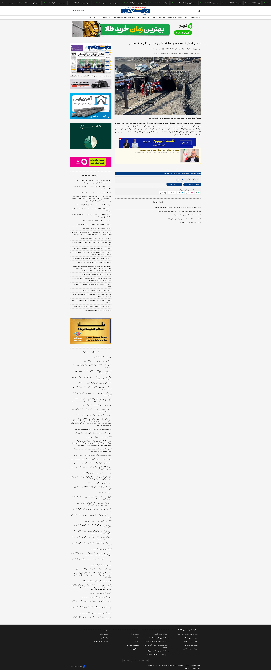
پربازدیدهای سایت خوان (90, 175)
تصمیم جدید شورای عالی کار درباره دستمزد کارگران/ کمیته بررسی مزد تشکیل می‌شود (91, 526)
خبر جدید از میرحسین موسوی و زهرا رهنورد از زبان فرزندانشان (92, 306)
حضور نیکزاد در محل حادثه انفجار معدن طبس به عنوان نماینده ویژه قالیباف (178, 207)
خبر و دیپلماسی (195, 17)
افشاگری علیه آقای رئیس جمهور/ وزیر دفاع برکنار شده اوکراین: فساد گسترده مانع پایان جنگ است (91, 216)
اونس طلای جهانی (65, 3)
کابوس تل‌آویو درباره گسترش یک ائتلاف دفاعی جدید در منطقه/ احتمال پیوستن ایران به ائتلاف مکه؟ (92, 450)
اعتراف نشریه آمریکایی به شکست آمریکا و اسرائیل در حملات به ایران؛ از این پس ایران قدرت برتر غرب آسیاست (91, 478)
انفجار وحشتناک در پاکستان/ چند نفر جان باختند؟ (186, 215)
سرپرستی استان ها (132, 645)
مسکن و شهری (177, 17)
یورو (239, 3)
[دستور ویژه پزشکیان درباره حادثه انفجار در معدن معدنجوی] (190, 156)
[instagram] (147, 660)
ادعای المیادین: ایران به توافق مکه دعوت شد (98, 310)
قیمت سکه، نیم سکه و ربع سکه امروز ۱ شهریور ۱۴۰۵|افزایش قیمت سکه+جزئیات (91, 618)
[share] (131, 660)
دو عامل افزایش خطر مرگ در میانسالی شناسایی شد (96, 193)
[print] (178, 180)
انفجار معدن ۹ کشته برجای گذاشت (190, 223)
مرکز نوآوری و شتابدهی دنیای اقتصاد (156, 642)
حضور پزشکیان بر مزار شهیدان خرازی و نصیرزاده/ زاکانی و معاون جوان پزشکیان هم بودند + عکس (92, 532)
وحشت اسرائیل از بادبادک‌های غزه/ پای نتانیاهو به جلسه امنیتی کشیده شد (92, 488)
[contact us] (127, 660)
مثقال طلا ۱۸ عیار (93, 3)
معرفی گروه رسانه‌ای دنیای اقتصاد (187, 634)
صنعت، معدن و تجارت (158, 17)
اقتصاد (186, 17)
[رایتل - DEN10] (90, 162)
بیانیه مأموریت (103, 638)
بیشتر (89, 17)
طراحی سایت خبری (78, 666)
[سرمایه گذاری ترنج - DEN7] (135, 29)
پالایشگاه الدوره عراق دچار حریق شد (100, 593)
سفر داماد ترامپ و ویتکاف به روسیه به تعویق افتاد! (96, 597)
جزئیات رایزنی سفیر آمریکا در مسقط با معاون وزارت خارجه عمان (92, 463)
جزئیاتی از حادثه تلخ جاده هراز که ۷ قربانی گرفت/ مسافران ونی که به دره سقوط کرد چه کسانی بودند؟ (90, 253)
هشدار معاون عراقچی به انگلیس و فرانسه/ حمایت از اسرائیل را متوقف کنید (92, 285)
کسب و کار (96, 17)
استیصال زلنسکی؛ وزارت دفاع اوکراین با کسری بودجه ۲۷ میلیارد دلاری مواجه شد (91, 516)
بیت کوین (195, 3)
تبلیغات (135, 638)
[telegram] (182, 180)
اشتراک (136, 642)
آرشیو (114, 17)
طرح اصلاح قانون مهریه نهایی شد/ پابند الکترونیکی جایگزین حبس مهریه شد (91, 210)
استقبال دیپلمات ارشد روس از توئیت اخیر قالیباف (96, 290)
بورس (170, 17)
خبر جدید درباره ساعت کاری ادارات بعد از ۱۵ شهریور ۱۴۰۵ (94, 225)
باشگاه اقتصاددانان (129, 17)
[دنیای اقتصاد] (135, 11)
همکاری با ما (134, 649)
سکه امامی (42, 3)
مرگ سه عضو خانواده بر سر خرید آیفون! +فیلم (97, 473)
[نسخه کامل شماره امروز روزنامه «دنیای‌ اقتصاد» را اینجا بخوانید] (90, 58)
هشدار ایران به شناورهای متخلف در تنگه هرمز (97, 361)
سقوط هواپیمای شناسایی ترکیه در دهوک (99, 483)
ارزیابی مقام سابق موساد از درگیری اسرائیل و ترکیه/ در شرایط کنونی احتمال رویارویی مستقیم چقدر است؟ (91, 279)
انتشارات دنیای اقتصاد (160, 634)
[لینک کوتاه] (197, 180)
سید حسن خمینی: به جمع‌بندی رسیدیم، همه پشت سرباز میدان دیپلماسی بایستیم (92, 188)
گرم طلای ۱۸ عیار (121, 3)
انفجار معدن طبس (174, 185)
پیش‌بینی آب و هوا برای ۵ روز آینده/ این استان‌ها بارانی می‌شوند (92, 248)
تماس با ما (134, 634)
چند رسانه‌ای (106, 17)
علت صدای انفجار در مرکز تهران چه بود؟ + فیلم (97, 229)
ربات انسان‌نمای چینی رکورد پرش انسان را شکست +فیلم (94, 383)
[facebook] (193, 180)
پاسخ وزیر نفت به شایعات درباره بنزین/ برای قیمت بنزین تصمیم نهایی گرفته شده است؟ (92, 295)
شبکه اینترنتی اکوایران (190, 642)
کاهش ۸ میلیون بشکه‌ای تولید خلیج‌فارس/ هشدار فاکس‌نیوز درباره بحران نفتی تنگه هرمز (91, 410)
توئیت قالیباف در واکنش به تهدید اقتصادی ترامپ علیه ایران (93, 569)
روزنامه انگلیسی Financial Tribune (157, 655)
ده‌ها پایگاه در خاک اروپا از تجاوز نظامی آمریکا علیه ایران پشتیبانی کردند (91, 243)
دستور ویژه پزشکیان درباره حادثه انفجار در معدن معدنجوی (159, 150)
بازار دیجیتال (145, 17)
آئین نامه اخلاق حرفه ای (101, 642)
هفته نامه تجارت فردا (190, 645)
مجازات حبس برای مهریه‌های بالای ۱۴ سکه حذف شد (95, 221)
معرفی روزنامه (104, 634)
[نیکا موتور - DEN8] (90, 84)
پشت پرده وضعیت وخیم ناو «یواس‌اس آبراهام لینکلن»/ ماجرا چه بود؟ (91, 510)
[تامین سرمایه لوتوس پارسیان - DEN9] (90, 136)
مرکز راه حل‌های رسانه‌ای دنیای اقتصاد (156, 651)
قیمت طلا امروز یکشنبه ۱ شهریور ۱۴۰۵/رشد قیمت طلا (95, 613)
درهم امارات (218, 3)
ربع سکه (260, 3)
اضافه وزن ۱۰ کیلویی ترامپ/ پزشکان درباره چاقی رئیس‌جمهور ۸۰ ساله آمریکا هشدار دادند (92, 372)
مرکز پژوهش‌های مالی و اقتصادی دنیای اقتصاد (155, 646)
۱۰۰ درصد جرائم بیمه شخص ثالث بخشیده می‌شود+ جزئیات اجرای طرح (91, 560)
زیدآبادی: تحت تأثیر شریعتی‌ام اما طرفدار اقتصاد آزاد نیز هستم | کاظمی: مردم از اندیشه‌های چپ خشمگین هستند (92, 182)
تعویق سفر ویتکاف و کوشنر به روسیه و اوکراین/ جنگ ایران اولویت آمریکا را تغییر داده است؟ (91, 498)
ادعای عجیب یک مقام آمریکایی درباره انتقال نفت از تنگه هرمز (93, 429)
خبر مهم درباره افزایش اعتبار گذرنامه (100, 565)
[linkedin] (185, 180)
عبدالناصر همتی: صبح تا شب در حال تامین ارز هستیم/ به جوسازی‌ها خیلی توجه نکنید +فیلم (91, 378)
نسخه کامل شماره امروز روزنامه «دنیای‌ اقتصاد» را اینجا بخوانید (90, 76)
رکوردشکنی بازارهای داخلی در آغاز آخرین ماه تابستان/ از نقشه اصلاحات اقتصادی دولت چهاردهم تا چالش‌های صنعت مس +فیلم (91, 400)
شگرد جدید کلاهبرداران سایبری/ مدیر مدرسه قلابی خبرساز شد (93, 415)
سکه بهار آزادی (16, 3)
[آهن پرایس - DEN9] (90, 106)
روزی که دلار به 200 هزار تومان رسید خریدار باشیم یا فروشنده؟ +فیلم (91, 459)
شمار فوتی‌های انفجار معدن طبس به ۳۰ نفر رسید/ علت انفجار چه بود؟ (179, 211)
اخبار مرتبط (158, 202)
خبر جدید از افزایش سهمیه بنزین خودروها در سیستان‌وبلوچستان (92, 258)
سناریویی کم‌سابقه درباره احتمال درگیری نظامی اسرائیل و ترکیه (93, 433)
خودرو (139, 17)
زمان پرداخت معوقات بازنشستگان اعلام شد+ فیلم (96, 274)
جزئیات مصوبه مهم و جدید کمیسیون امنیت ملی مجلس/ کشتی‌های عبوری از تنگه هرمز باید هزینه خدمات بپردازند (91, 554)
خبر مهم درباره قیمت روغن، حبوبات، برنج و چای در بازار (94, 262)
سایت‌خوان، (192, 173)
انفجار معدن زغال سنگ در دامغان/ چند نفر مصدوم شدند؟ (183, 219)
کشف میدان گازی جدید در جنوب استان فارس (98, 521)
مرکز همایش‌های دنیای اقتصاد (158, 638)
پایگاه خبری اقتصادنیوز (190, 649)
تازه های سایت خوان (90, 351)
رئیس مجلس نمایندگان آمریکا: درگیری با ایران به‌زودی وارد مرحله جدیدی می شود (92, 366)
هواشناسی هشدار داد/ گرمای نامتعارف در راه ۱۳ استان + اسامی (92, 455)
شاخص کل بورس (171, 3)
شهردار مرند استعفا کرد (104, 493)
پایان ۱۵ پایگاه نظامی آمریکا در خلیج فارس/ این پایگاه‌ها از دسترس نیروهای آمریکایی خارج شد (91, 468)
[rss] (135, 660)
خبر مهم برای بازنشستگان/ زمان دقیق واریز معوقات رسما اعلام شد (92, 205)
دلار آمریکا (145, 3)
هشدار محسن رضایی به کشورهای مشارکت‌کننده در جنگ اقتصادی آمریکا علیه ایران (92, 388)
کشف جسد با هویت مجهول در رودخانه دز (98, 437)
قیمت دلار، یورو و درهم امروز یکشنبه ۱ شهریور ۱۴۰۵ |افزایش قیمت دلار (91, 608)
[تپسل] (120, 139)
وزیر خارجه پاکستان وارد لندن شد (101, 357)
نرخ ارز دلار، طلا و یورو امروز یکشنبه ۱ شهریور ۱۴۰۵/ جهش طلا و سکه (91, 602)
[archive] (124, 660)
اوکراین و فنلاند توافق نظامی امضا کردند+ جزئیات (96, 581)
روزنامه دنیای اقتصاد (191, 638)
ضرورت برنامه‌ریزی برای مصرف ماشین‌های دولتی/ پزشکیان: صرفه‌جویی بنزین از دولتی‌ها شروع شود (94, 504)
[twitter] (189, 180)
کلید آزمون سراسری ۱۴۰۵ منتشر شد (101, 549)
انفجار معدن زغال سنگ (192, 185)
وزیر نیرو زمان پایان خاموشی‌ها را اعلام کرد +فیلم (96, 405)
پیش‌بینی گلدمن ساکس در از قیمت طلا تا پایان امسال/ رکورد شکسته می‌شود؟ (91, 301)
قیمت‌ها (120, 17)
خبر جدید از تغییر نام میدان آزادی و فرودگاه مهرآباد (96, 238)
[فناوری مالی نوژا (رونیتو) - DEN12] (90, 331)
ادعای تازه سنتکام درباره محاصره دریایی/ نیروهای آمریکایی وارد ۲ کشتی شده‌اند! (92, 394)
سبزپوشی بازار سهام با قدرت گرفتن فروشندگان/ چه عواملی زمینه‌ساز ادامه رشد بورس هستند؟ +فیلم (91, 538)
